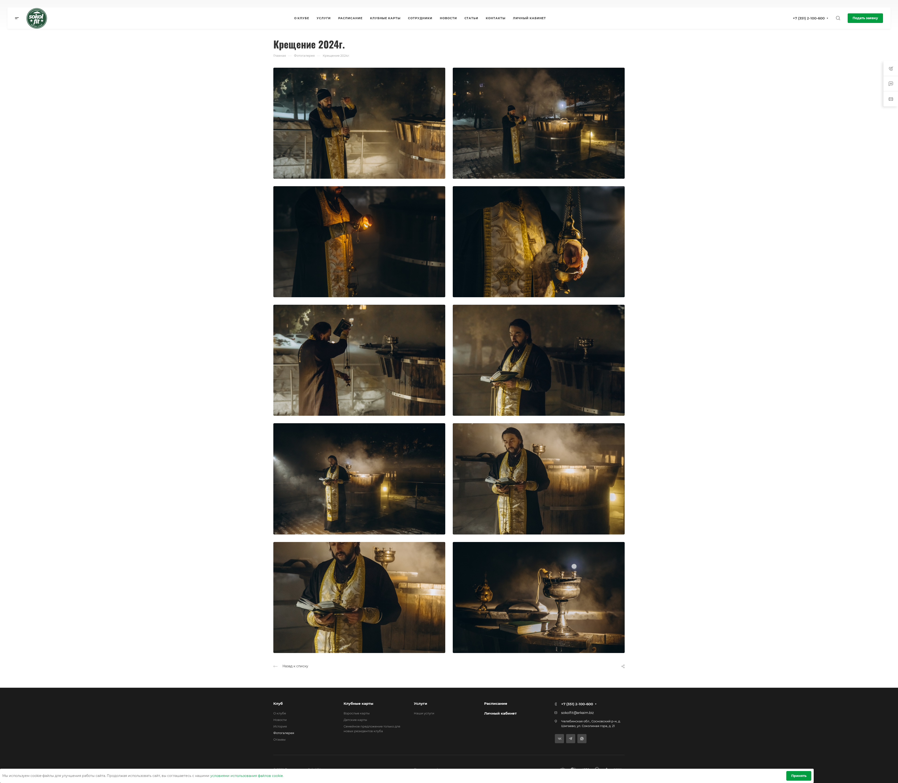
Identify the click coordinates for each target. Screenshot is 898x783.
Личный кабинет (500, 713)
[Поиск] (838, 18)
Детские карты (355, 720)
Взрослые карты (357, 713)
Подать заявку (865, 18)
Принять (798, 776)
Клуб (278, 703)
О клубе (279, 713)
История (280, 726)
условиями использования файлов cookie (246, 776)
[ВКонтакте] (559, 738)
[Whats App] (581, 738)
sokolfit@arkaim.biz (577, 713)
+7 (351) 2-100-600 (809, 18)
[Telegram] (570, 738)
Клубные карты (358, 703)
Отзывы (279, 739)
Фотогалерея (283, 733)
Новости (280, 720)
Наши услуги (424, 713)
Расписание (495, 703)
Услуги (420, 703)
